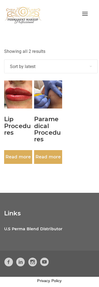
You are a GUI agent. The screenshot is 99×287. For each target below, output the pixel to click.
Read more (18, 156)
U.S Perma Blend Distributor (33, 228)
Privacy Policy (49, 280)
